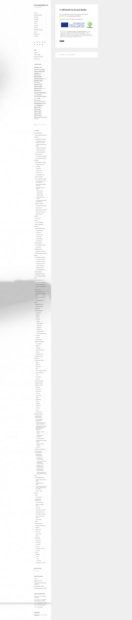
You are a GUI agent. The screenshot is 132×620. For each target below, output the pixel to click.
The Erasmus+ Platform (40, 212)
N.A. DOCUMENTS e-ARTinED (40, 178)
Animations (38, 387)
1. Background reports (40, 164)
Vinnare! (36, 578)
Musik (41, 93)
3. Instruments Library (40, 263)
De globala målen (39, 306)
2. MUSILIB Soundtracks (40, 261)
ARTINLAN (36, 17)
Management (38, 247)
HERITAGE (38, 554)
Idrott (36, 90)
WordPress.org (37, 58)
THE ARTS (36, 36)
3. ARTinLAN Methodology (41, 148)
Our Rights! (38, 403)
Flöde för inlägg (37, 54)
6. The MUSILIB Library (40, 269)
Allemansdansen (38, 69)
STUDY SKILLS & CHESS (40, 562)
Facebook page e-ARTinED (74, 16)
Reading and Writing (40, 512)
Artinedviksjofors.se (41, 5)
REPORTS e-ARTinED (39, 203)
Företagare (38, 335)
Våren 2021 (38, 115)
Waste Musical (38, 412)
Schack (44, 96)
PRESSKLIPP (37, 308)
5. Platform (38, 447)
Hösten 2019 (38, 84)
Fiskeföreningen (40, 323)
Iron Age (37, 401)
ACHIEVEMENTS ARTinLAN (40, 139)
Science (35, 98)
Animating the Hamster (40, 525)
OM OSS (35, 12)
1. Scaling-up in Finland (40, 259)
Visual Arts (38, 379)
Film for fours (38, 529)
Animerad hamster (39, 502)
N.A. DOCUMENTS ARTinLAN (40, 158)
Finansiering (38, 312)
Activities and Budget (39, 222)
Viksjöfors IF (39, 327)
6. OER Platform (39, 240)
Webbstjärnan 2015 (39, 354)
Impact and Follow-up (39, 224)
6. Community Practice (40, 174)
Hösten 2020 (38, 86)
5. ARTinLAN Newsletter (40, 152)
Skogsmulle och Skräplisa (41, 514)
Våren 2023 (44, 117)
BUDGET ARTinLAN (39, 154)
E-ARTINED (36, 19)
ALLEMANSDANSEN (38, 15)
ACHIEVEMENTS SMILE (39, 477)
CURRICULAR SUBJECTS (39, 360)
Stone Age (38, 407)
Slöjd (37, 98)
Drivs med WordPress (70, 54)
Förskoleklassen (37, 74)
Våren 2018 (37, 109)
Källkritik (37, 345)
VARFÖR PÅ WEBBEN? (39, 341)
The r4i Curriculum (40, 438)
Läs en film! (38, 507)
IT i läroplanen (39, 343)
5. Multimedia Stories (40, 267)
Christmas (38, 393)
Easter (38, 556)
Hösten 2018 (36, 82)
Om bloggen (38, 348)
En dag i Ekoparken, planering (41, 135)
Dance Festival (38, 395)
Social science (37, 100)
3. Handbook (38, 168)
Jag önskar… (40, 607)
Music (37, 368)
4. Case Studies (39, 236)
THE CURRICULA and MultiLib (41, 253)
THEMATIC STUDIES (39, 385)
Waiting (37, 536)
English (36, 73)
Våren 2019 (37, 111)
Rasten (40, 95)
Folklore (37, 397)
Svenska (44, 103)
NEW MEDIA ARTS (38, 523)
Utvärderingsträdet (39, 214)
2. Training (38, 166)
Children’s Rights (40, 195)
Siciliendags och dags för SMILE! (40, 588)
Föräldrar (38, 317)
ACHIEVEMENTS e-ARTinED (40, 162)
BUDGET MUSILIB (38, 271)
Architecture (38, 389)
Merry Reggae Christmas (41, 509)
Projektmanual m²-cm (40, 300)
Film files (37, 527)
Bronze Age (38, 544)
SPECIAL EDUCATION (39, 381)
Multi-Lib (36, 93)
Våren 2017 (37, 107)
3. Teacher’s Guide (39, 234)
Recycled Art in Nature (40, 548)
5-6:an (40, 67)
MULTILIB (36, 25)
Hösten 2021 (38, 88)
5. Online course (39, 172)
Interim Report (39, 207)
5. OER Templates (39, 238)
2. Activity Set (38, 232)
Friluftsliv (40, 73)
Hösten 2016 (44, 78)
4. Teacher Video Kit (40, 265)
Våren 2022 (37, 117)
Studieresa (43, 101)
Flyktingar (38, 314)
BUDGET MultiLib (38, 243)
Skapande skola (39, 339)
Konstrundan (39, 325)
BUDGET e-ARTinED (39, 176)
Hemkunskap (38, 78)
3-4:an (36, 67)
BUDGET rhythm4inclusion (40, 449)
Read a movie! (38, 533)
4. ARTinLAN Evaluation (40, 150)
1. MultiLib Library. (39, 230)
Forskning (38, 337)
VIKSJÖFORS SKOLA (39, 356)
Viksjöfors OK (39, 329)
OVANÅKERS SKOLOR (39, 304)
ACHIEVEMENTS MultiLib (40, 228)
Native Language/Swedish (41, 370)
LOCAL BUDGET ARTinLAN (41, 156)
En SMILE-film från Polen (39, 586)
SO (39, 98)
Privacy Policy (37, 218)
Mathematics (38, 366)
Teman (35, 105)
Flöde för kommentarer (38, 56)
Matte (39, 90)
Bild (43, 69)
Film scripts (38, 531)
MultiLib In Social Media (40, 251)
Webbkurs (38, 352)
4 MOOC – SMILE (39, 490)
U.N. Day (37, 409)
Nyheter (35, 95)
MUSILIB (36, 27)
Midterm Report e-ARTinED (41, 209)
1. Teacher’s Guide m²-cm (41, 282)
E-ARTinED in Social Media (41, 205)
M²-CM (35, 23)
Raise (38, 558)
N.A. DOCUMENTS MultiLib (40, 245)
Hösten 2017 (38, 81)
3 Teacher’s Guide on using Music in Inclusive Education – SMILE (41, 487)
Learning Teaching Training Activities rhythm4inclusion (41, 462)
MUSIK (36, 521)
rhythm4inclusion (38, 96)
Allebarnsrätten (40, 190)
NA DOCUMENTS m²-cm (39, 291)
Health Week (38, 399)
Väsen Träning (38, 519)
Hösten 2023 (44, 88)
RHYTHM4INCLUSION (38, 29)
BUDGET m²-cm (38, 289)
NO (44, 93)
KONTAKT (36, 216)
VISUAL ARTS (37, 538)
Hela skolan (38, 76)
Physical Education (39, 372)
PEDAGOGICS (36, 34)
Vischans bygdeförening (41, 333)
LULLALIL (36, 21)
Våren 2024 (36, 118)
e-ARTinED (41, 71)
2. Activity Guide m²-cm (40, 284)
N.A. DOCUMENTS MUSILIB (40, 276)
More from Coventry (43, 602)
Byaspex (38, 321)
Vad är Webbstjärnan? (40, 350)
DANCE (36, 495)
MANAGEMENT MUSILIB (40, 274)
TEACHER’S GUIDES (39, 383)
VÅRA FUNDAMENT (39, 310)
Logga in (35, 52)
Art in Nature (38, 391)
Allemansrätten (40, 193)
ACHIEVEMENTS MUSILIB (40, 257)
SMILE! (35, 32)
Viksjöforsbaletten (40, 331)
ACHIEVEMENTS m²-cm (39, 280)
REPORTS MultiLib (38, 249)
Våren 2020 (37, 113)
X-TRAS (36, 552)
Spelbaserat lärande (37, 101)
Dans (35, 71)
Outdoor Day (38, 405)
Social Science (38, 376)
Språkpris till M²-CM (38, 580)
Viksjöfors (40, 105)
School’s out (39, 560)
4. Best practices (39, 170)
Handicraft (38, 364)
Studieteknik (38, 103)
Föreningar (38, 319)
